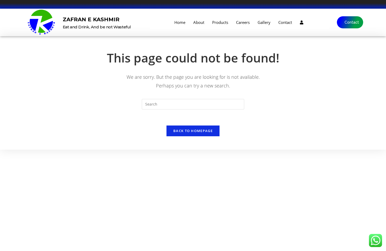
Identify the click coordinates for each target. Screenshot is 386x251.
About (198, 22)
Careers (243, 22)
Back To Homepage (193, 130)
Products (220, 22)
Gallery (264, 22)
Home (179, 22)
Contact (285, 22)
